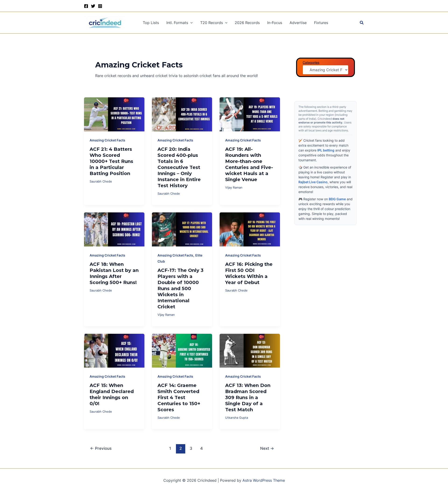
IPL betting (325, 150)
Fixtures (321, 22)
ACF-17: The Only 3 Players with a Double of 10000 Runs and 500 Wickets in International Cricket (180, 288)
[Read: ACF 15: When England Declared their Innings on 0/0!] (114, 350)
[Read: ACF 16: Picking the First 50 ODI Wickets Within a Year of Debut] (250, 229)
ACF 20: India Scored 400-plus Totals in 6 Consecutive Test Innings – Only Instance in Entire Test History (179, 167)
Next (267, 448)
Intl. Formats (177, 22)
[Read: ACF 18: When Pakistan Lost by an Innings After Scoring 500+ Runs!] (114, 229)
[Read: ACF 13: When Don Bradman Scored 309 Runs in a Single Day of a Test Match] (250, 350)
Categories (311, 62)
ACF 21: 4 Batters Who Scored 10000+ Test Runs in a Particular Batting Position (111, 161)
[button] (190, 22)
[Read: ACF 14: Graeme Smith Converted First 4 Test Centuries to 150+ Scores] (182, 350)
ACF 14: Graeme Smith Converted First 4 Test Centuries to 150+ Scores (179, 397)
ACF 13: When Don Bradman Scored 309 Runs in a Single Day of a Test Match (247, 397)
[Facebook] (86, 6)
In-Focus (274, 22)
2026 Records (247, 22)
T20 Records (211, 22)
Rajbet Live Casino (313, 182)
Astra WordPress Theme (263, 480)
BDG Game (337, 199)
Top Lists (151, 22)
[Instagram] (100, 6)
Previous (101, 448)
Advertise (298, 22)
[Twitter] (93, 6)
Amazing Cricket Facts (107, 140)
